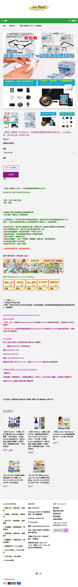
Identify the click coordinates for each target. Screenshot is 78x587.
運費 (12, 143)
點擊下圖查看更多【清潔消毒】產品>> (16, 256)
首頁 (4, 25)
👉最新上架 (7, 508)
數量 (4, 148)
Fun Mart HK (11, 579)
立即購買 (11, 174)
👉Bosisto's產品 (8, 550)
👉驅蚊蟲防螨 (16, 527)
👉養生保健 (14, 514)
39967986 (44, 322)
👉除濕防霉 (7, 533)
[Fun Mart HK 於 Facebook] (37, 574)
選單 (5, 21)
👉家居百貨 (15, 533)
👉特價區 (6, 514)
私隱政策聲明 (57, 519)
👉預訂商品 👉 (16, 508)
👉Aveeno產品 (18, 546)
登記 (66, 530)
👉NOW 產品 (7, 556)
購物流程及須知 (58, 511)
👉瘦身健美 (15, 521)
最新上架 (12, 25)
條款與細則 (57, 516)
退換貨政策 (57, 514)
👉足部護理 (7, 527)
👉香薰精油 (7, 540)
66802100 (31, 322)
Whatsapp (28, 370)
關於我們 (56, 508)
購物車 (74, 21)
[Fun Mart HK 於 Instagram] (40, 574)
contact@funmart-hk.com (15, 358)
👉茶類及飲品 (16, 540)
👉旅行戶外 (7, 521)
